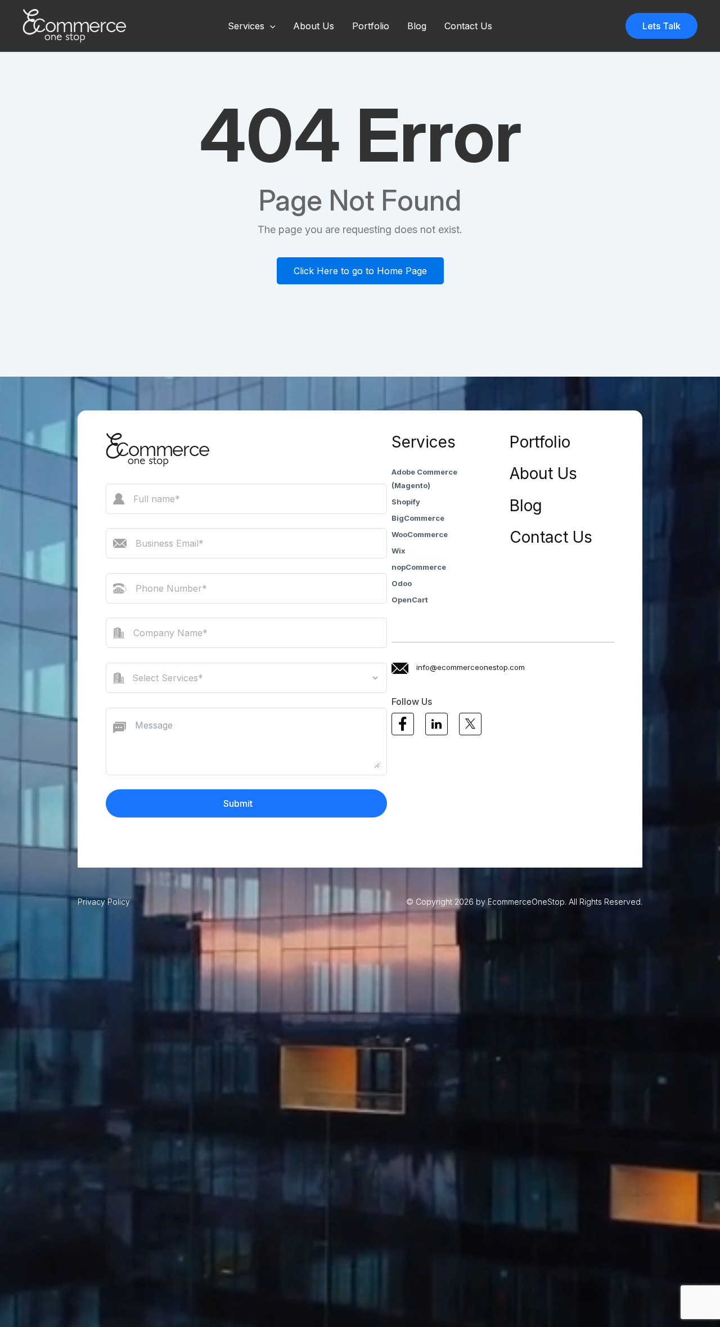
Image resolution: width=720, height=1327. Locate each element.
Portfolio (370, 26)
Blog (416, 26)
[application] (270, 25)
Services (246, 26)
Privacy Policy (104, 901)
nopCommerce (419, 566)
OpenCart (410, 599)
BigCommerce (418, 517)
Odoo (402, 583)
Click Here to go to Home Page (360, 270)
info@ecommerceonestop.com (470, 667)
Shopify (406, 501)
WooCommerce (420, 534)
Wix (399, 550)
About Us (313, 26)
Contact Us (468, 26)
